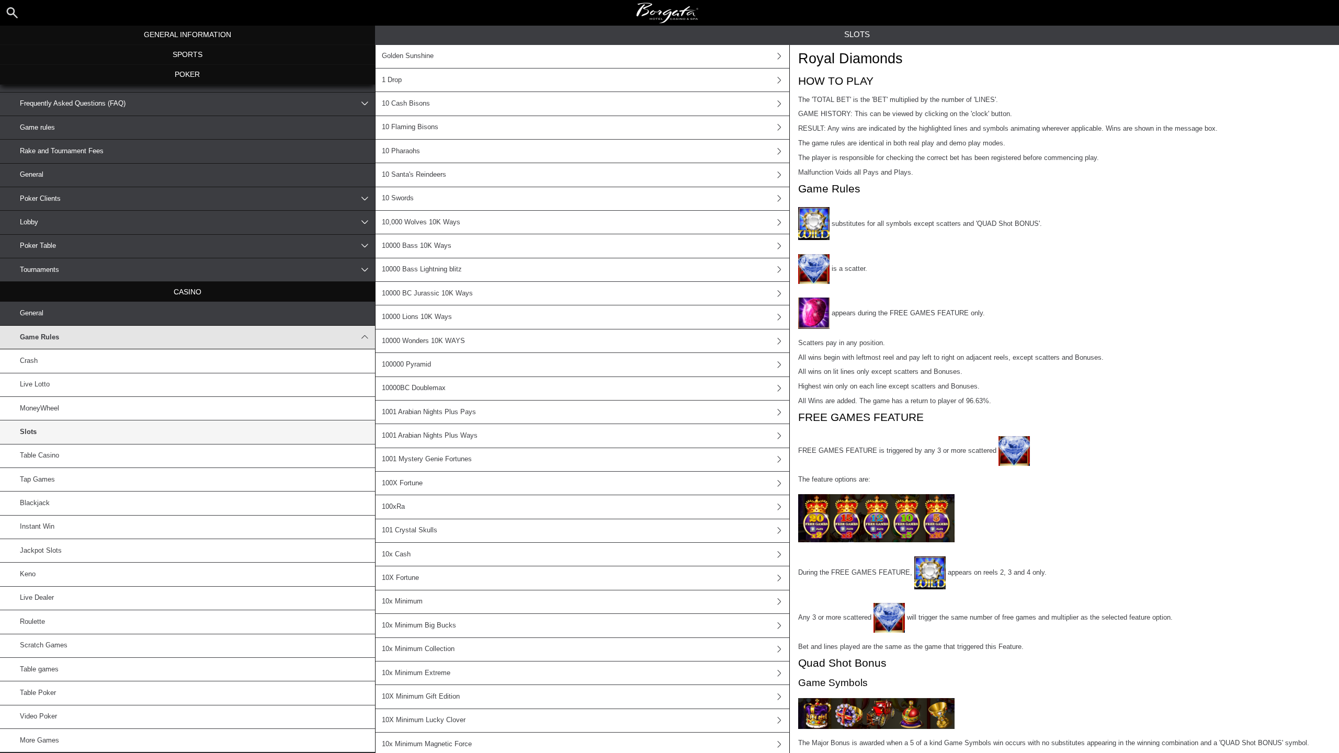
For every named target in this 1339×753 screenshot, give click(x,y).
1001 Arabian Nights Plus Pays (429, 412)
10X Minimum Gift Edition (421, 696)
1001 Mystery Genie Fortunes (427, 459)
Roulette (32, 621)
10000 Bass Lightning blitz (422, 269)
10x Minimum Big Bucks (419, 625)
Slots (28, 432)
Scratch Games (43, 645)
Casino (187, 292)
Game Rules (39, 337)
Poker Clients (40, 198)
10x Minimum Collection (418, 649)
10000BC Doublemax (414, 388)
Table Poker (38, 693)
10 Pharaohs (401, 151)
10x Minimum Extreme (416, 673)
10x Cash (396, 554)
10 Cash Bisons (406, 103)
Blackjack (35, 503)
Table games (39, 669)
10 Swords (398, 198)
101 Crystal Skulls (409, 530)
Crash (29, 360)
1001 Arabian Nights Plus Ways (430, 435)
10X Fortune (400, 577)
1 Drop (392, 80)
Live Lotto (35, 384)
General (31, 174)
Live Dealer (37, 597)
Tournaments (39, 269)
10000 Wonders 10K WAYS (423, 341)
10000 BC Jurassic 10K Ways (427, 293)
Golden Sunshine (408, 56)
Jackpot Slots (41, 550)
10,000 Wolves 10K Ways (421, 222)
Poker (187, 74)
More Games (39, 740)
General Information (187, 34)
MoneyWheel (39, 408)
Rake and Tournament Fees (62, 151)
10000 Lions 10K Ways (417, 317)
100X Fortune (402, 483)
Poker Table (38, 245)
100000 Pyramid (406, 364)
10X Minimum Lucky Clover (424, 720)
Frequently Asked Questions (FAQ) (73, 103)
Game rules (37, 127)
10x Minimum (402, 601)
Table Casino (39, 455)
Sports (187, 54)
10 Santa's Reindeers (414, 174)
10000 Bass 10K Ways (416, 245)
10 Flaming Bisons (410, 127)
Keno (28, 574)
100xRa (393, 506)
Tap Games (37, 479)
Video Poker (38, 716)
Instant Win (37, 526)
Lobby (29, 222)
